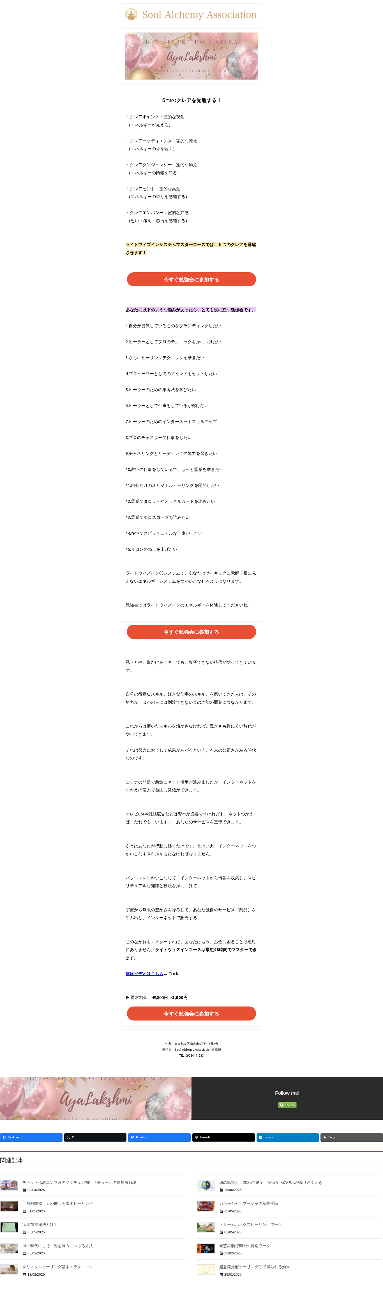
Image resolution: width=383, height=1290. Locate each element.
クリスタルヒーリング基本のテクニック (57, 1267)
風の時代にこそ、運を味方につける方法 (57, 1245)
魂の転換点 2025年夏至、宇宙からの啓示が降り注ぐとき (270, 1182)
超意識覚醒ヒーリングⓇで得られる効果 (254, 1267)
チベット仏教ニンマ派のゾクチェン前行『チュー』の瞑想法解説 (79, 1182)
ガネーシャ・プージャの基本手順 (248, 1203)
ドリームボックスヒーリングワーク (250, 1224)
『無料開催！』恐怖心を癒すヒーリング (57, 1203)
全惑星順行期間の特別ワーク (244, 1245)
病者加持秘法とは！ (40, 1224)
